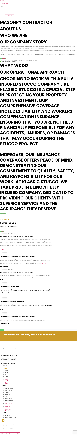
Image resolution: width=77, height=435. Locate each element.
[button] (27, 6)
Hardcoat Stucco (8, 390)
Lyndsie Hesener (4, 250)
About (6, 7)
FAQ (6, 12)
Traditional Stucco (9, 388)
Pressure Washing (8, 398)
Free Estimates (9, 15)
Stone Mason (7, 392)
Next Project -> (15, 433)
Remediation (7, 394)
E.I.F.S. (6, 396)
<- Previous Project (5, 433)
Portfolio (7, 11)
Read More (44, 263)
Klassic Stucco (3, 0)
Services (7, 9)
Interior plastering (9, 400)
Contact (7, 14)
